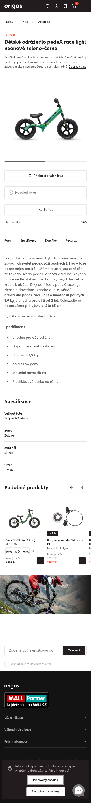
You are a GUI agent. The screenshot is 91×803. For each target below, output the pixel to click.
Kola (25, 21)
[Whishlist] (65, 6)
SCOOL (10, 35)
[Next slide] (82, 487)
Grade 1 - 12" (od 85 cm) (20, 540)
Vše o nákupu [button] (13, 717)
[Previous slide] (71, 487)
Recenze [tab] (71, 240)
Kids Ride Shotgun (58, 548)
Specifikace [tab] (28, 240)
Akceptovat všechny (45, 791)
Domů (9, 21)
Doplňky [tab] (51, 240)
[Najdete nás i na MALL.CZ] (43, 700)
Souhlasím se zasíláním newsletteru (32, 663)
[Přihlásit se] (56, 6)
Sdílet (48, 209)
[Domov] (11, 686)
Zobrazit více (77, 66)
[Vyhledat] (47, 6)
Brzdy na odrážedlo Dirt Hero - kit (65, 542)
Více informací (59, 770)
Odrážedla (44, 21)
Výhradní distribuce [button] (17, 729)
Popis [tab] (8, 240)
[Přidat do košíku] (40, 560)
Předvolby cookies (45, 780)
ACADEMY (11, 544)
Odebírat (74, 650)
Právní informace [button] (16, 741)
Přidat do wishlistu (48, 176)
